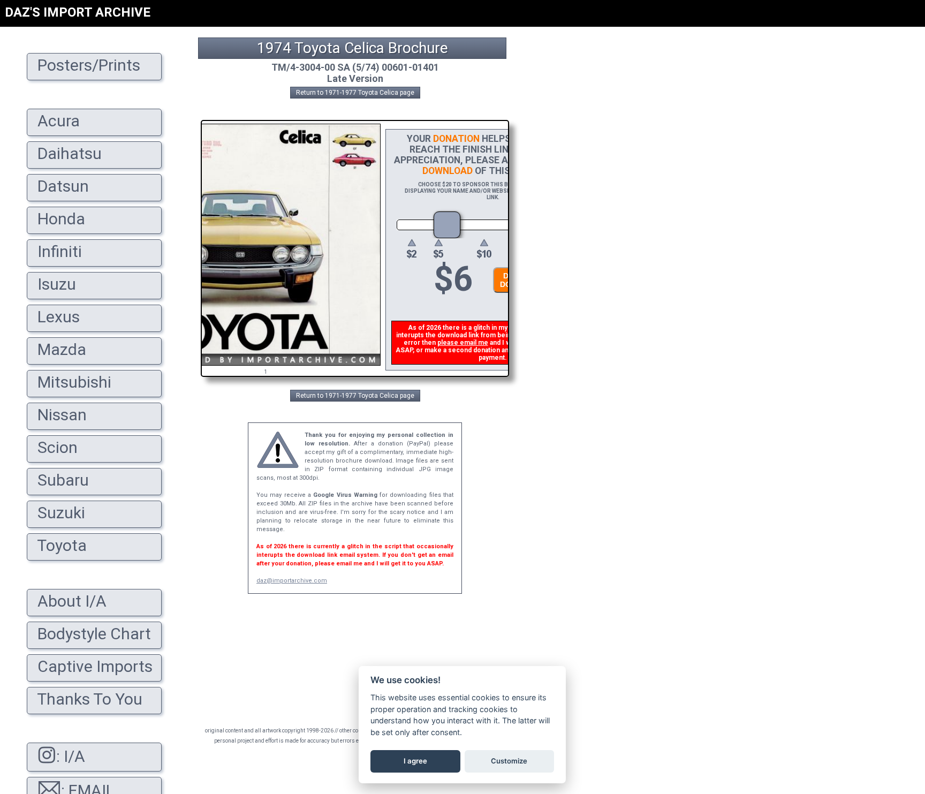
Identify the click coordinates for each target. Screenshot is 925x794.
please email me (462, 342)
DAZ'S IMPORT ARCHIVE (77, 12)
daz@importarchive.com (291, 580)
